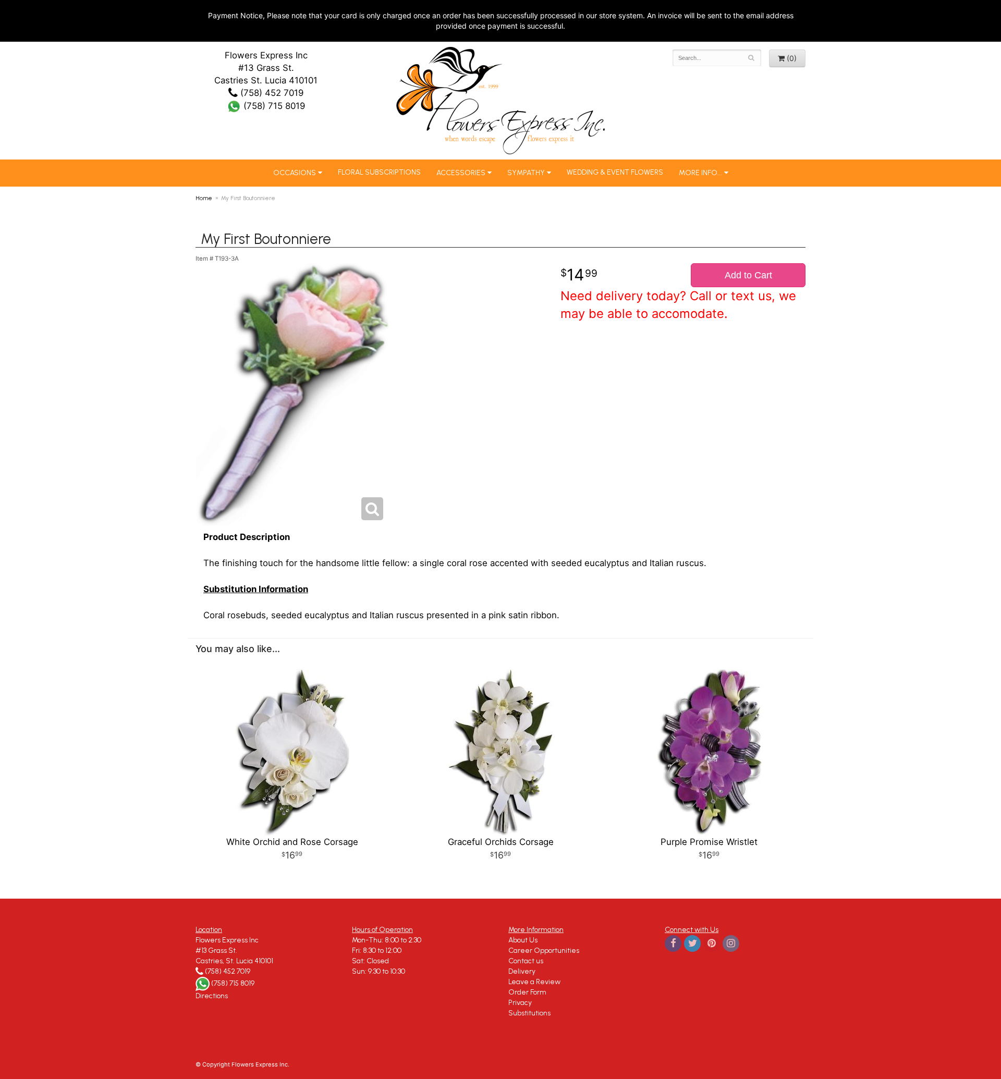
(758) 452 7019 (270, 93)
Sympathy (526, 172)
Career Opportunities (543, 950)
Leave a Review (534, 981)
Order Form (527, 992)
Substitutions (529, 1013)
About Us (523, 940)
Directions (212, 995)
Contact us (525, 961)
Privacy (520, 1002)
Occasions (294, 172)
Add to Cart (748, 275)
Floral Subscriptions (379, 172)
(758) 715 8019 (273, 106)
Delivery (521, 971)
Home (204, 198)
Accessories (460, 172)
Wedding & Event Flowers (615, 172)
